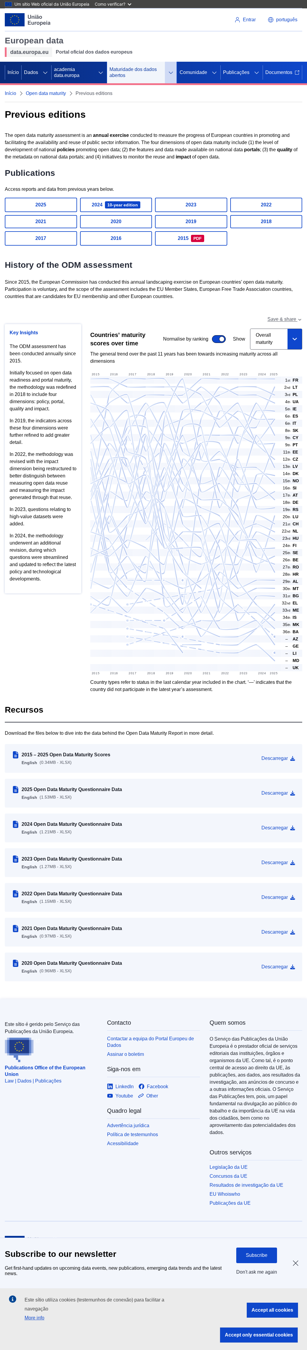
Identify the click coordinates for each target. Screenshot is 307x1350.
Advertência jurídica (128, 1125)
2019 (191, 221)
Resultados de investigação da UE (246, 1185)
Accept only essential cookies (259, 1334)
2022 (266, 204)
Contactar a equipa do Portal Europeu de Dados (150, 1042)
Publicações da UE (230, 1203)
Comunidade (193, 72)
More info (34, 1317)
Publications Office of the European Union (45, 1071)
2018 (266, 221)
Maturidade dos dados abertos (133, 72)
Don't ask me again (256, 1272)
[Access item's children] (45, 72)
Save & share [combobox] (282, 319)
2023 (191, 204)
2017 (40, 238)
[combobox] (276, 339)
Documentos (278, 72)
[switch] (165, 339)
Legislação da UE (229, 1167)
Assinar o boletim (125, 1054)
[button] (282, 19)
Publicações (236, 72)
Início (13, 72)
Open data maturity (46, 93)
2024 (115, 204)
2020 (116, 221)
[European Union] (28, 19)
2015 (190, 238)
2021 (40, 221)
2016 (116, 238)
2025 (40, 204)
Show (239, 338)
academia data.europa (66, 72)
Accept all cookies (272, 1310)
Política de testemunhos (132, 1134)
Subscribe (256, 1255)
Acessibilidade (123, 1143)
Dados (31, 72)
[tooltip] (290, 639)
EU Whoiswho (225, 1194)
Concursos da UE (228, 1176)
